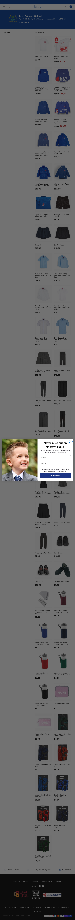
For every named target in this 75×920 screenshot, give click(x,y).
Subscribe (55, 475)
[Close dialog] (70, 441)
